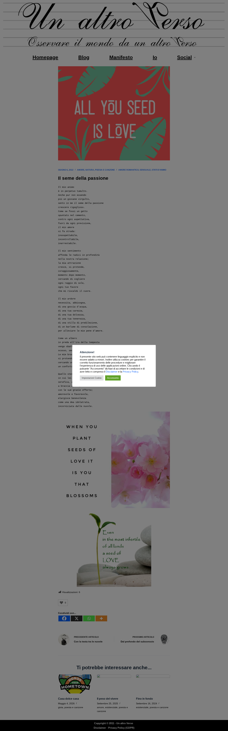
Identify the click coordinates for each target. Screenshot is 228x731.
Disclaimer (112, 371)
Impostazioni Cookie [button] (91, 378)
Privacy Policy (130, 371)
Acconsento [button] (113, 378)
